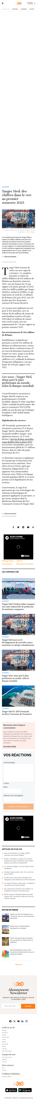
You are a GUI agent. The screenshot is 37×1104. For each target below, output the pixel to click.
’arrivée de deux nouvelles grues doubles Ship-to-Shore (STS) (18, 440)
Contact (4, 1070)
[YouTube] (18, 1021)
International (5, 1037)
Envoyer (28, 1006)
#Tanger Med (7, 561)
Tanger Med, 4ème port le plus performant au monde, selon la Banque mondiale (18, 381)
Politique (15, 9)
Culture (4, 1039)
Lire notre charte (9, 746)
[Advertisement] (18, 97)
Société (32, 9)
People (4, 1046)
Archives (4, 1062)
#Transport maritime (24, 564)
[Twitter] (14, 1021)
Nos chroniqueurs (7, 1051)
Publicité (4, 1059)
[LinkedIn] (22, 1021)
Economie (24, 9)
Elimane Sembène (10, 256)
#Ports (19, 561)
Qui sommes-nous (7, 1057)
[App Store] (11, 1090)
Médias (4, 1042)
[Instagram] (26, 1021)
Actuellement (5, 9)
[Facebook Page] (10, 1021)
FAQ (3, 1068)
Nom (5, 787)
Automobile (5, 1044)
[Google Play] (25, 1090)
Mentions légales (6, 1076)
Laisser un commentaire (18, 807)
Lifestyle (4, 1048)
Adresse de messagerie (13, 795)
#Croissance (7, 564)
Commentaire (9, 763)
